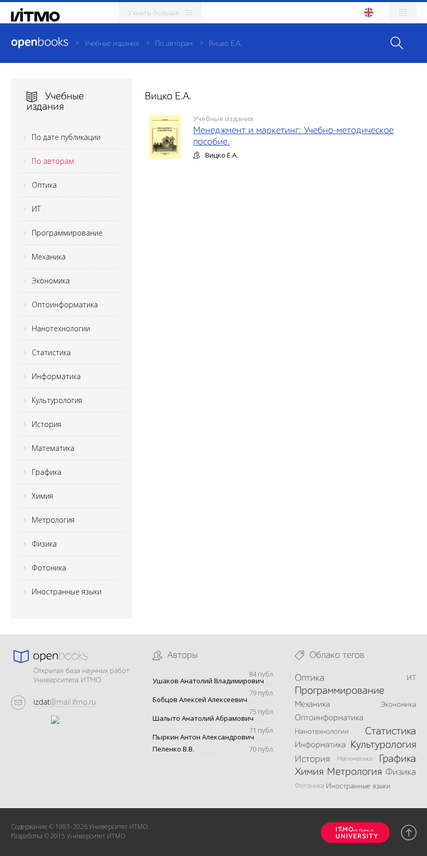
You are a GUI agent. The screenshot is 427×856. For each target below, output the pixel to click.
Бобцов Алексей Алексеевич (200, 699)
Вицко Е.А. (225, 43)
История (46, 424)
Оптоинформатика (65, 304)
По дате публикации (66, 137)
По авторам (173, 43)
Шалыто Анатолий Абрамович (203, 718)
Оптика (44, 185)
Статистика (51, 352)
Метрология (53, 520)
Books (39, 42)
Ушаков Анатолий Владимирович (208, 681)
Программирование (67, 233)
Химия (42, 496)
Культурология (57, 400)
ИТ (36, 209)
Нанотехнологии (61, 328)
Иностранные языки (67, 591)
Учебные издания (111, 43)
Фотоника (49, 568)
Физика (44, 544)
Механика (49, 257)
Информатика (56, 376)
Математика (53, 448)
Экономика (51, 281)
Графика (46, 472)
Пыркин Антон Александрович (203, 737)
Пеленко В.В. (173, 749)
